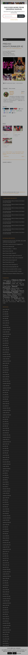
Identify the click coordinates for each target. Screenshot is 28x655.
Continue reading (14, 19)
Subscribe (21, 16)
